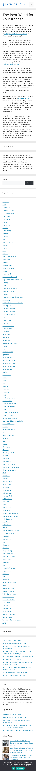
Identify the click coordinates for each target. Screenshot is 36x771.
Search (5, 179)
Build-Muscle (7, 259)
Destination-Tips (8, 326)
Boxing (5, 251)
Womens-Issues (8, 617)
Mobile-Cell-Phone (9, 464)
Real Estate (6, 522)
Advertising (6, 208)
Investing (6, 427)
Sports (5, 565)
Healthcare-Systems (9, 398)
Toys (4, 585)
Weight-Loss (7, 608)
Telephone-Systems (9, 582)
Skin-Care (6, 548)
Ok (13, 768)
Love (4, 441)
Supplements (7, 571)
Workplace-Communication (12, 620)
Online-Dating (7, 481)
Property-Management (10, 513)
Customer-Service (9, 314)
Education (6, 337)
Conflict (5, 294)
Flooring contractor (9, 366)
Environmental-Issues (10, 343)
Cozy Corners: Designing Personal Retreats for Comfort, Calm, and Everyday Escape (21, 750)
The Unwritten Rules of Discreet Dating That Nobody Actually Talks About (21, 757)
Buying (5, 271)
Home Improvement (9, 404)
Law (4, 432)
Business (6, 262)
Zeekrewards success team (12, 641)
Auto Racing (7, 231)
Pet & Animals (7, 499)
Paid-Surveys (7, 493)
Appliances (6, 225)
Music (4, 473)
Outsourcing (7, 490)
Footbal (5, 372)
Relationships (7, 525)
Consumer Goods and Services (13, 303)
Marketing (6, 450)
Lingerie (5, 438)
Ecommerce (6, 334)
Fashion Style (7, 357)
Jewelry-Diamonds (9, 430)
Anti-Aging (6, 219)
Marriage (5, 455)
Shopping (6, 545)
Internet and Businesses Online (13, 421)
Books (5, 248)
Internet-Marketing (9, 424)
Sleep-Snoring (7, 551)
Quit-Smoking (7, 519)
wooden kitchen (23, 99)
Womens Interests (9, 614)
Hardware (6, 392)
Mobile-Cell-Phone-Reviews (12, 467)
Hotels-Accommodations (11, 412)
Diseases (6, 332)
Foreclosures (7, 375)
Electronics (6, 340)
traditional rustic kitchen (11, 64)
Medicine (6, 458)
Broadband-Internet (9, 257)
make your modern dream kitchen (15, 34)
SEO (4, 542)
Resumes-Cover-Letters (11, 530)
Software (6, 562)
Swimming (6, 574)
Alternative (6, 216)
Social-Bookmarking (9, 556)
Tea (4, 577)
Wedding (5, 605)
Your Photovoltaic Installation (12, 659)
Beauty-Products (8, 242)
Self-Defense (7, 539)
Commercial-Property (10, 288)
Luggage (5, 444)
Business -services (9, 265)
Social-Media (7, 559)
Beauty (5, 239)
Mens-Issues (7, 461)
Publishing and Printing (10, 516)
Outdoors (6, 487)
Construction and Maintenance (13, 297)
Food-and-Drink (8, 369)
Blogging (5, 245)
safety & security (8, 533)
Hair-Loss (6, 389)
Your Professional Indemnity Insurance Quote (18, 656)
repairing (5, 528)
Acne (4, 205)
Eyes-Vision (6, 355)
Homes (5, 409)
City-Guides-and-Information (12, 280)
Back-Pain (6, 233)
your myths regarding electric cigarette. (16, 672)
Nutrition (5, 479)
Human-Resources (9, 415)
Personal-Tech (7, 496)
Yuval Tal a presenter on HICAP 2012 (15, 643)
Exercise (5, 349)
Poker (4, 504)
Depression (6, 323)
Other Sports (7, 484)
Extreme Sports (8, 352)
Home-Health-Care (9, 406)
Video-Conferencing (9, 594)
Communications (8, 291)
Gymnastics (6, 386)
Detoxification (7, 329)
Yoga (4, 623)
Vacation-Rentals (8, 591)
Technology (6, 579)
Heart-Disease (7, 401)
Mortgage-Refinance (9, 470)
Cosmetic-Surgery (9, 308)
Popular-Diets (7, 507)
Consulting (6, 300)
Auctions (5, 228)
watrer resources (8, 597)
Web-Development (9, 600)
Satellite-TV (6, 536)
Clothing (5, 282)
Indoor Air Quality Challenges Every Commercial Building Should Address (21, 743)
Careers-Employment (10, 277)
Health (5, 395)
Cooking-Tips (7, 306)
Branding (6, 254)
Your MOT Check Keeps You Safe (14, 675)
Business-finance (8, 268)
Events (5, 346)
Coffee (5, 285)
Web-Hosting (7, 603)
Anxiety (5, 222)
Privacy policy (20, 768)
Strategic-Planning (9, 568)
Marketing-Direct (8, 453)
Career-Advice (7, 274)
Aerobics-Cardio (8, 210)
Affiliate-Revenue (8, 213)
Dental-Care (7, 320)
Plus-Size (6, 502)
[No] (34, 766)
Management (7, 447)
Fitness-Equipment (9, 363)
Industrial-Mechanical (10, 418)
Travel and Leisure (9, 588)
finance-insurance (9, 360)
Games (5, 378)
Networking (6, 476)
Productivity (6, 510)
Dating (5, 317)
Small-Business (8, 554)
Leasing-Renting (8, 435)
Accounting (6, 202)
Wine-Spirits (7, 611)
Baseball (5, 236)
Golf (4, 383)
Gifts (4, 381)
